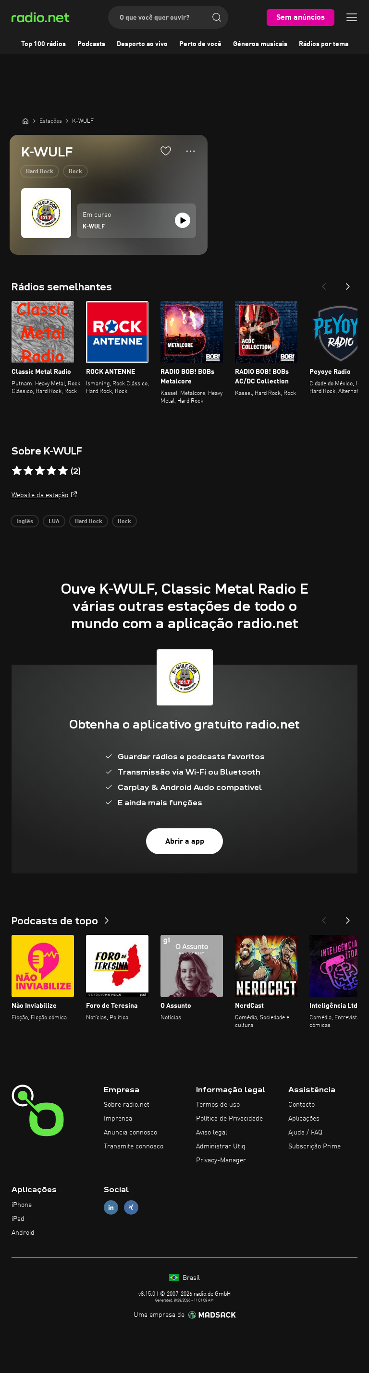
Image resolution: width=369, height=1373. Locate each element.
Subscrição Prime (314, 1146)
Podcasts (91, 44)
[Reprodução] (182, 220)
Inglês (24, 522)
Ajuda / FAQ (305, 1132)
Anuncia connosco (130, 1132)
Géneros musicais (260, 44)
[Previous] (323, 283)
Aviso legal (211, 1132)
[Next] (347, 283)
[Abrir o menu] (351, 17)
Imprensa (118, 1118)
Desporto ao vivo (142, 44)
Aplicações (304, 1118)
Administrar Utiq (221, 1146)
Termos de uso (218, 1104)
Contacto (301, 1104)
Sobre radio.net (126, 1104)
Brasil (190, 1278)
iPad (18, 1219)
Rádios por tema (323, 44)
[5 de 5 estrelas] (63, 471)
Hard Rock (39, 172)
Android (23, 1233)
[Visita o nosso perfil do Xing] (131, 1208)
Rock (75, 172)
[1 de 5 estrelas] (17, 471)
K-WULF (94, 227)
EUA (54, 522)
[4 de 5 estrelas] (51, 471)
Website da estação (40, 495)
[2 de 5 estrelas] (28, 471)
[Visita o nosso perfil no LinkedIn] (111, 1208)
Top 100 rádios (43, 44)
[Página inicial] (25, 121)
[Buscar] (216, 17)
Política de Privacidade (229, 1118)
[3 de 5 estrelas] (40, 471)
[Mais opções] (190, 151)
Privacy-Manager (221, 1160)
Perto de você (200, 44)
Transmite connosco (133, 1146)
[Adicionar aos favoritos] (165, 150)
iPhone (22, 1205)
